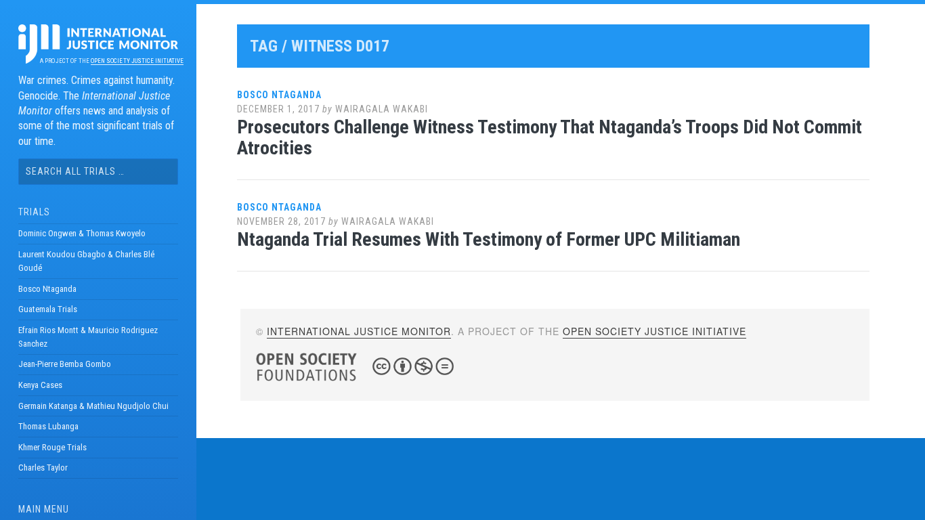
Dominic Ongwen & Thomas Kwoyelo (82, 233)
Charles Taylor (43, 467)
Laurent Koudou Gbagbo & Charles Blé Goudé (86, 261)
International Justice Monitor (359, 331)
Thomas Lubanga (48, 426)
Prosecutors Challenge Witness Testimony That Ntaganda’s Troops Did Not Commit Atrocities (549, 137)
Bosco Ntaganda (47, 289)
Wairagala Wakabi (381, 109)
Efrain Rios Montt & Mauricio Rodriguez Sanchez (88, 337)
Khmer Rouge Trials (52, 447)
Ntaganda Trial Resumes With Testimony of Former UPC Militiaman (488, 239)
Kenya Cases (40, 385)
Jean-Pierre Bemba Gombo (64, 364)
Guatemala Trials (47, 309)
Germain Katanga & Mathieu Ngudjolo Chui (93, 406)
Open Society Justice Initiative (137, 61)
